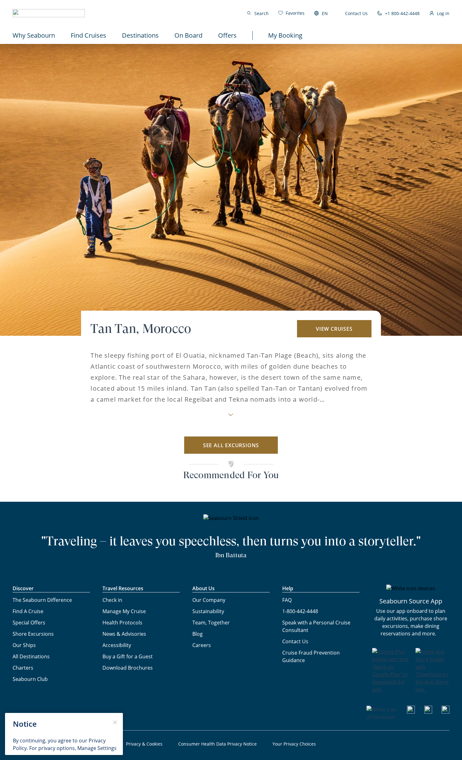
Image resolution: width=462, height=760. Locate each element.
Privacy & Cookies (144, 744)
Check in (112, 600)
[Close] (115, 722)
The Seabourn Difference (42, 600)
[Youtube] (411, 711)
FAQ (287, 600)
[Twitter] (445, 711)
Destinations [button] (140, 35)
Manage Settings (97, 748)
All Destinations (31, 656)
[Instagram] (428, 711)
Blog (197, 633)
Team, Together (211, 622)
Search (261, 13)
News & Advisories (124, 633)
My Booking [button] (285, 35)
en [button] (325, 13)
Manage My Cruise (124, 611)
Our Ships (24, 645)
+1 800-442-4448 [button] (402, 13)
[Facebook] (382, 717)
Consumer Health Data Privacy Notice (217, 744)
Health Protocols (122, 622)
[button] (49, 13)
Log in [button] (443, 13)
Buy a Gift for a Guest (127, 656)
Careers (201, 645)
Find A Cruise (28, 611)
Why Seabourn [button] (34, 35)
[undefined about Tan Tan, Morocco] (231, 416)
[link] (291, 13)
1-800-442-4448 (300, 611)
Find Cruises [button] (88, 35)
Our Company (208, 600)
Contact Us (356, 13)
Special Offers (29, 622)
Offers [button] (227, 35)
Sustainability (208, 611)
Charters (23, 667)
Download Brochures (127, 667)
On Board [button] (188, 35)
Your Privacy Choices (294, 744)
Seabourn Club (30, 679)
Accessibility (116, 645)
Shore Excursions (33, 633)
